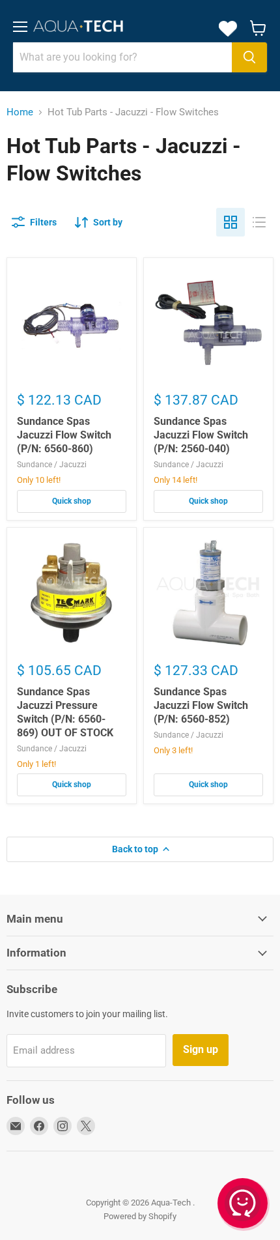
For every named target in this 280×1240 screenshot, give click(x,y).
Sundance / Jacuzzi (52, 464)
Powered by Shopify (140, 1216)
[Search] (249, 57)
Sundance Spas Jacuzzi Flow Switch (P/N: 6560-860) (64, 435)
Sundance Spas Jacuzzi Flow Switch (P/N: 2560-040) (201, 435)
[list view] (259, 222)
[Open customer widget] (243, 1205)
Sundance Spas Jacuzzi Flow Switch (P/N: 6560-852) (201, 705)
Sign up (200, 1049)
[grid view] (230, 222)
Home (20, 112)
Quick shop (71, 501)
